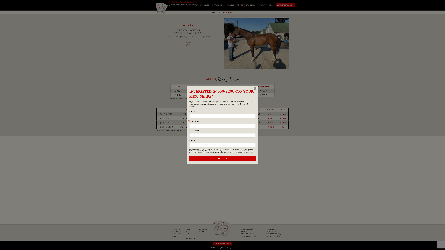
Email (192, 111)
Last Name (194, 130)
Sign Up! (222, 158)
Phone (192, 140)
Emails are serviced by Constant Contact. (243, 152)
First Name (194, 121)
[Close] (256, 88)
